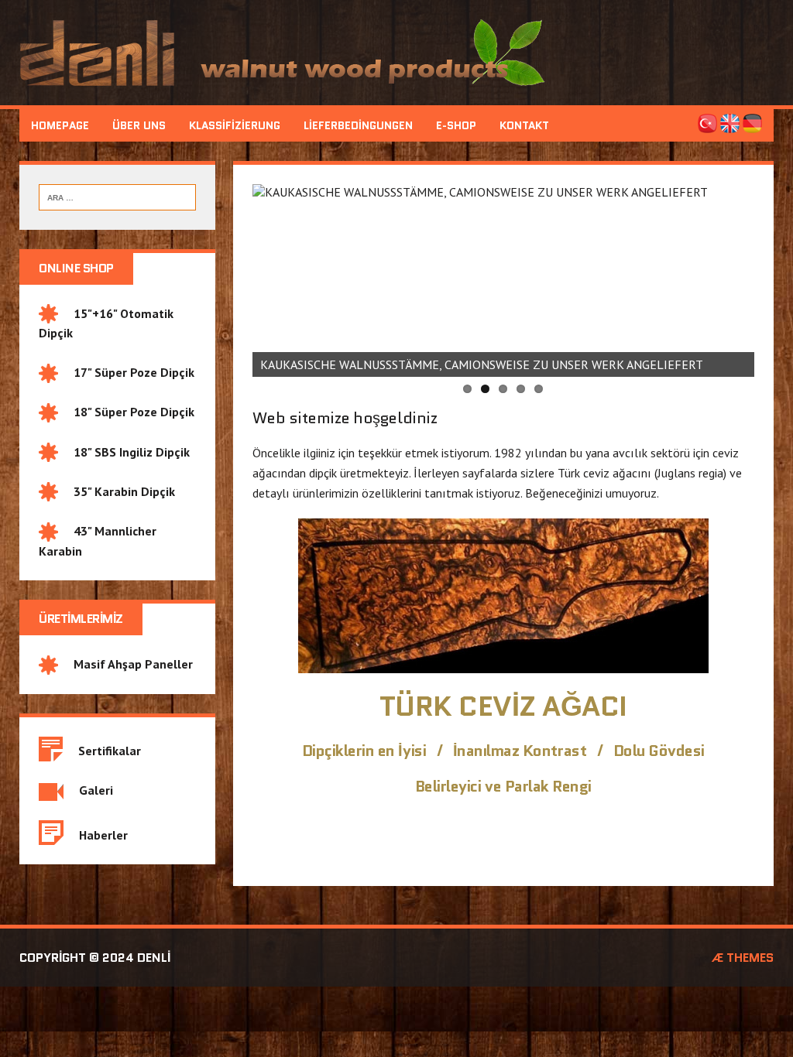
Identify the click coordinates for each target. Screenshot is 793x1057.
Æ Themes (743, 957)
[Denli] (396, 52)
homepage (60, 125)
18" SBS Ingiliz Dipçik (124, 452)
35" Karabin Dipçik (116, 491)
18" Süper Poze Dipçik (126, 411)
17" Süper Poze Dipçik (126, 372)
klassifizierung (234, 125)
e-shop (456, 125)
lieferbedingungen (358, 125)
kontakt (524, 125)
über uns (139, 125)
